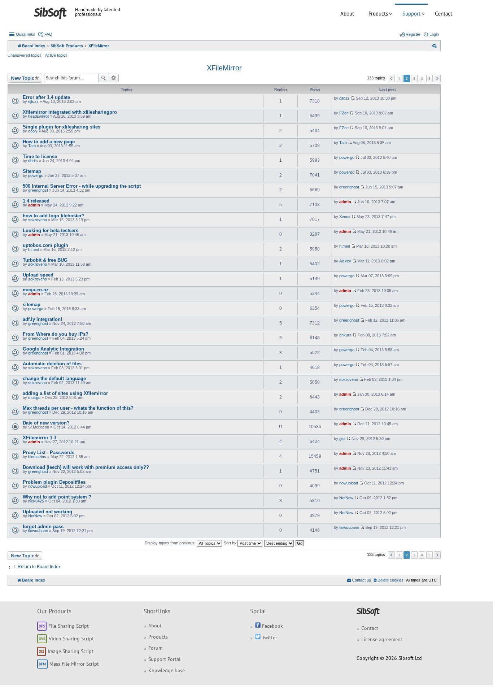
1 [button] (399, 78)
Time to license (40, 156)
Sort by (230, 543)
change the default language (54, 378)
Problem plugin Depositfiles (54, 482)
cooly (33, 131)
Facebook (272, 626)
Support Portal (164, 659)
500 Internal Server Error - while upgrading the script (82, 186)
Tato (32, 146)
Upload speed (38, 275)
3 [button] (414, 78)
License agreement (381, 639)
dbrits (33, 160)
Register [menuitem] (413, 34)
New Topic (22, 78)
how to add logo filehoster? (53, 215)
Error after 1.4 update (46, 97)
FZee (344, 113)
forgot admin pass (43, 526)
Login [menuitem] (434, 34)
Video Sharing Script (71, 638)
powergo (346, 157)
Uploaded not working (47, 511)
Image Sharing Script (70, 651)
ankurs (345, 335)
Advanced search (114, 78)
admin (34, 205)
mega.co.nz (36, 289)
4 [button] (422, 78)
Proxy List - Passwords (48, 452)
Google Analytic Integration (53, 349)
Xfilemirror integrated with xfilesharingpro (70, 112)
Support (411, 13)
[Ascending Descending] (279, 543)
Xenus (344, 216)
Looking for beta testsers (50, 230)
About (347, 13)
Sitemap (32, 171)
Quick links (25, 34)
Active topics (56, 55)
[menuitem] (434, 46)
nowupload (37, 486)
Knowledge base (166, 670)
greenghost (38, 190)
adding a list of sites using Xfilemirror (65, 393)
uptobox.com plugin (45, 245)
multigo (34, 397)
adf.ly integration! (42, 319)
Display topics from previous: (171, 543)
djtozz (33, 101)
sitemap (31, 304)
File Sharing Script (68, 626)
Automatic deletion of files (52, 363)
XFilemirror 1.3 (39, 437)
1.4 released (36, 201)
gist (342, 438)
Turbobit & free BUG (45, 260)
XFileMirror (224, 68)
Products (378, 13)
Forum (155, 648)
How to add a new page (49, 141)
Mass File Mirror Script (74, 664)
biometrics (37, 456)
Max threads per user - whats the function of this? (78, 408)
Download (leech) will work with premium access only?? (86, 467)
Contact (443, 13)
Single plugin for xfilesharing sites (61, 127)
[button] (391, 78)
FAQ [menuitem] (48, 34)
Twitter (269, 637)
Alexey (345, 261)
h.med (33, 249)
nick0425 (36, 501)
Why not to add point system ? (57, 497)
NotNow (346, 498)
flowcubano (38, 530)
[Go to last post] (353, 98)
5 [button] (429, 78)
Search (103, 78)
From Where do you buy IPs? (55, 334)
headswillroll (38, 116)
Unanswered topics (25, 55)
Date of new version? (46, 423)
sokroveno (37, 220)
